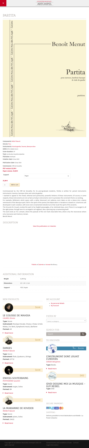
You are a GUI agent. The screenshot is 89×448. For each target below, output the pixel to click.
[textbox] (66, 321)
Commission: (7, 166)
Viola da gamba (16, 146)
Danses (7, 348)
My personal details (57, 303)
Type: (4, 154)
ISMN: (5, 149)
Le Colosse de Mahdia (16, 315)
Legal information (52, 445)
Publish (34, 264)
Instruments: (7, 146)
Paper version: (8, 171)
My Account (55, 306)
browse (48, 264)
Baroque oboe (31, 146)
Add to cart (14, 185)
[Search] (83, 334)
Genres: (5, 144)
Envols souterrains (15, 378)
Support (6, 175)
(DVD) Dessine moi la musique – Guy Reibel (65, 385)
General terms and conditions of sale (59, 443)
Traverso (23, 146)
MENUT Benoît (16, 141)
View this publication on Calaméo (44, 226)
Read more (9, 333)
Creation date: (7, 159)
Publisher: (6, 156)
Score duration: (8, 151)
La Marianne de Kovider (18, 408)
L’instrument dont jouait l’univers (62, 357)
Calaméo (41, 264)
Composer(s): (7, 141)
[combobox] (66, 320)
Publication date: (8, 162)
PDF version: (7, 168)
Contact (76, 443)
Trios (9, 144)
